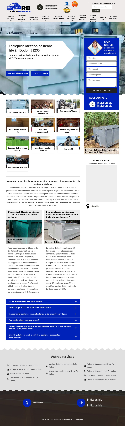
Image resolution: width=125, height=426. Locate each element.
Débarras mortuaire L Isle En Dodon (101, 380)
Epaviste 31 (103, 18)
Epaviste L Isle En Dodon (19, 374)
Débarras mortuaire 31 (113, 18)
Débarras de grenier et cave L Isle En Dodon (63, 372)
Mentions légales (76, 420)
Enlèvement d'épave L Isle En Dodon (101, 375)
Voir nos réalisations (17, 74)
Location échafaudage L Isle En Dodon (25, 365)
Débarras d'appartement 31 (58, 18)
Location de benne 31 (10, 18)
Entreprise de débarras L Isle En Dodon (25, 370)
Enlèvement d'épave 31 (34, 18)
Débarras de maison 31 (46, 18)
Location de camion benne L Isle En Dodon (24, 379)
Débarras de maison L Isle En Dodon (101, 371)
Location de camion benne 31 (93, 19)
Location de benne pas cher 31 (82, 19)
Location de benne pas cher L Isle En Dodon (62, 365)
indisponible (51, 6)
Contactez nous (40, 74)
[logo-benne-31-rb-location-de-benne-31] (19, 7)
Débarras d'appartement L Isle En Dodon (100, 365)
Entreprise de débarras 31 (22, 19)
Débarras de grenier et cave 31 (71, 18)
